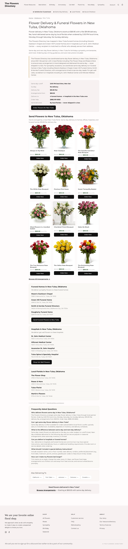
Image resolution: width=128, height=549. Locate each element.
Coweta (86, 477)
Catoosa (74, 477)
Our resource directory (108, 521)
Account (112, 5)
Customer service (77, 518)
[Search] (118, 5)
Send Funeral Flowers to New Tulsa (46, 320)
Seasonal (46, 532)
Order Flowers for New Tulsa (43, 108)
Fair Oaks (50, 477)
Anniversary (62, 4)
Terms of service (105, 525)
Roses (45, 521)
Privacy (102, 528)
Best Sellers (42, 4)
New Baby (91, 4)
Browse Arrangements (46, 490)
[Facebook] (9, 532)
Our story (103, 518)
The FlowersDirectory (12, 4)
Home (31, 18)
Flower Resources (29, 4)
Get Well (72, 4)
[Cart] (122, 5)
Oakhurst (37, 477)
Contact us (75, 528)
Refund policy (76, 525)
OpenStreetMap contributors (55, 403)
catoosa (62, 477)
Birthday (52, 4)
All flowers (46, 518)
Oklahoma (38, 18)
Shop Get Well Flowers (41, 362)
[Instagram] (6, 532)
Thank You (81, 4)
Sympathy (101, 4)
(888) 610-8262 (55, 99)
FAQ (72, 521)
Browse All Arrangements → (39, 279)
